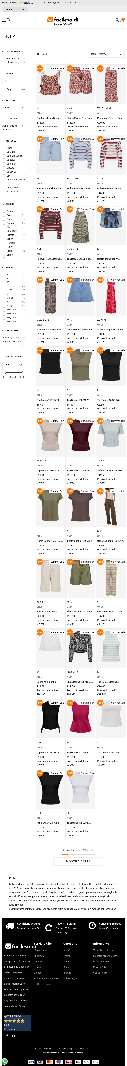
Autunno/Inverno (11, 337)
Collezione (12, 330)
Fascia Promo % (14, 51)
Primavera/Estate (11, 341)
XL (105, 319)
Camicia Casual (14, 155)
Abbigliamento (9, 125)
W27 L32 (11, 318)
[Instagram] (14, 1036)
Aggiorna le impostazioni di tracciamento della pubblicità (63, 1052)
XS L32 (101, 108)
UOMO (22, 9)
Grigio (10, 255)
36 (8, 274)
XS (68, 108)
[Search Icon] (9, 20)
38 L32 (10, 278)
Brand (9, 73)
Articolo (11, 141)
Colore (10, 204)
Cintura (10, 167)
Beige (9, 219)
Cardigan (11, 163)
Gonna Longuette (16, 179)
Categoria (12, 118)
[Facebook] (7, 1036)
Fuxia (9, 247)
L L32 (9, 290)
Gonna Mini (12, 187)
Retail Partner (88, 1049)
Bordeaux (12, 231)
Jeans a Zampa (14, 191)
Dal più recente (98, 54)
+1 (76, 178)
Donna (5, 107)
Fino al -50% (13, 58)
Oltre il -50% (13, 62)
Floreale (11, 243)
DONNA (9, 9)
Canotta (11, 159)
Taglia (9, 267)
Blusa (9, 148)
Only (9, 89)
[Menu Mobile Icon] (4, 20)
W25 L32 (11, 310)
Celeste (10, 235)
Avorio (10, 215)
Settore (10, 100)
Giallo (9, 251)
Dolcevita (11, 171)
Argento (11, 211)
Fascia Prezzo (14, 356)
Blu (8, 227)
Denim (10, 239)
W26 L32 (11, 314)
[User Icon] (117, 20)
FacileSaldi (74, 909)
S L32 (9, 306)
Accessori (7, 129)
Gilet (9, 175)
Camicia (11, 152)
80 (8, 282)
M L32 (10, 298)
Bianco (10, 223)
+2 (76, 672)
